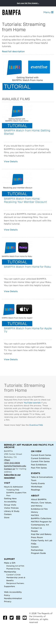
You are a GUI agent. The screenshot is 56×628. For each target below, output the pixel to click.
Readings (35, 490)
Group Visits (10, 505)
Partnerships (37, 550)
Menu (47, 12)
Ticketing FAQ (12, 490)
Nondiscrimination (13, 598)
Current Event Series (41, 455)
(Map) (7, 460)
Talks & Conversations (42, 477)
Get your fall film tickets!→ (28, 3)
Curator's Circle (13, 575)
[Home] (14, 12)
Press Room (37, 537)
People (34, 531)
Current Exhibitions (40, 458)
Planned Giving (13, 569)
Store (6, 517)
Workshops (36, 487)
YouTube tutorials (32, 403)
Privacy (7, 601)
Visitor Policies (11, 508)
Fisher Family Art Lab (41, 540)
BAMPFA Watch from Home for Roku (27, 266)
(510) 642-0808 (12, 463)
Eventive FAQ (36, 425)
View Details (11, 161)
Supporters (9, 586)
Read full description (13, 51)
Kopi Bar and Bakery (41, 534)
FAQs (33, 544)
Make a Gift (9, 563)
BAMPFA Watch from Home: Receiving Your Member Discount (25, 200)
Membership (10, 572)
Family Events (38, 483)
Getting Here (10, 498)
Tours (33, 480)
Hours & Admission (13, 487)
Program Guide (38, 553)
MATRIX (35, 515)
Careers (35, 547)
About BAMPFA (38, 499)
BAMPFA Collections (41, 518)
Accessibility (10, 501)
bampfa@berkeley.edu (15, 466)
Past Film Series (39, 468)
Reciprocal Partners (15, 583)
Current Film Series (40, 461)
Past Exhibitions (39, 465)
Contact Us (9, 469)
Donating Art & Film (15, 566)
